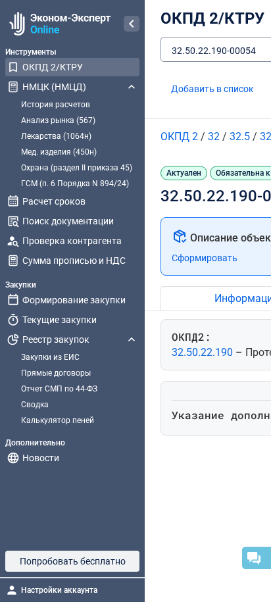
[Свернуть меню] (131, 24)
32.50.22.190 (203, 352)
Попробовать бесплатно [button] (73, 561)
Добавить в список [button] (212, 89)
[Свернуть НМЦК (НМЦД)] (131, 86)
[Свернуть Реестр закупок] (131, 339)
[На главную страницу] (58, 24)
